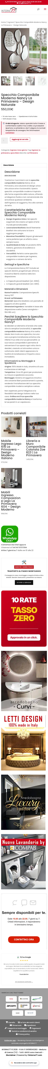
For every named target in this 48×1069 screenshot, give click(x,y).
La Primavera (32, 153)
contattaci (9, 133)
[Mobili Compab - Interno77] (24, 999)
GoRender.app (10, 1040)
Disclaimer (11, 1055)
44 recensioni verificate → (24, 982)
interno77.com (35, 1055)
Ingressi (10, 22)
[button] (43, 32)
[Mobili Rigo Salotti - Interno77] (36, 1006)
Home (3, 22)
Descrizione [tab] (8, 165)
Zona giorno (22, 150)
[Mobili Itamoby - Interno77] (11, 999)
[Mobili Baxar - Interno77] (30, 1013)
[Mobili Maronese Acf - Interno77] (24, 1006)
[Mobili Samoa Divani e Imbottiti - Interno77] (17, 1013)
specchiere (14, 153)
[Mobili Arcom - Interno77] (11, 1006)
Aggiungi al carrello (20, 139)
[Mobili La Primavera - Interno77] (36, 999)
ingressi (35, 150)
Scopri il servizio (24, 582)
